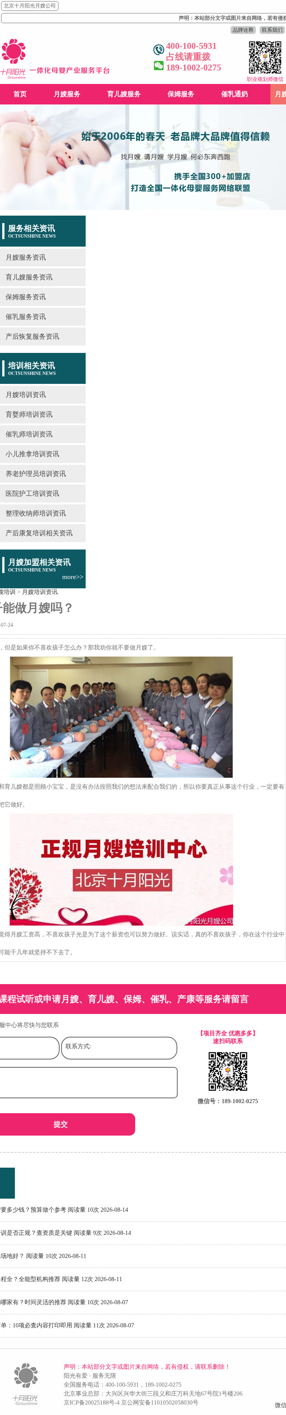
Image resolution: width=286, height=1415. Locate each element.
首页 (20, 94)
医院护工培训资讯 (32, 493)
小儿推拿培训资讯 (32, 454)
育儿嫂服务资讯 (29, 277)
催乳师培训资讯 (29, 434)
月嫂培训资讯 (26, 394)
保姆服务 (181, 94)
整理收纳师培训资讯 (36, 513)
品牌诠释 (243, 30)
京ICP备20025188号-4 (92, 1402)
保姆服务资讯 (26, 297)
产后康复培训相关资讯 (39, 533)
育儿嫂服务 (124, 94)
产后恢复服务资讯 (32, 336)
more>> (72, 576)
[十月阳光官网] (54, 76)
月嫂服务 (67, 94)
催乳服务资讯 (26, 316)
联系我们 (272, 30)
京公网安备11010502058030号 (159, 1402)
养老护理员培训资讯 (36, 474)
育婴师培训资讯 (29, 414)
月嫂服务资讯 (26, 257)
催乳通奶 (234, 94)
